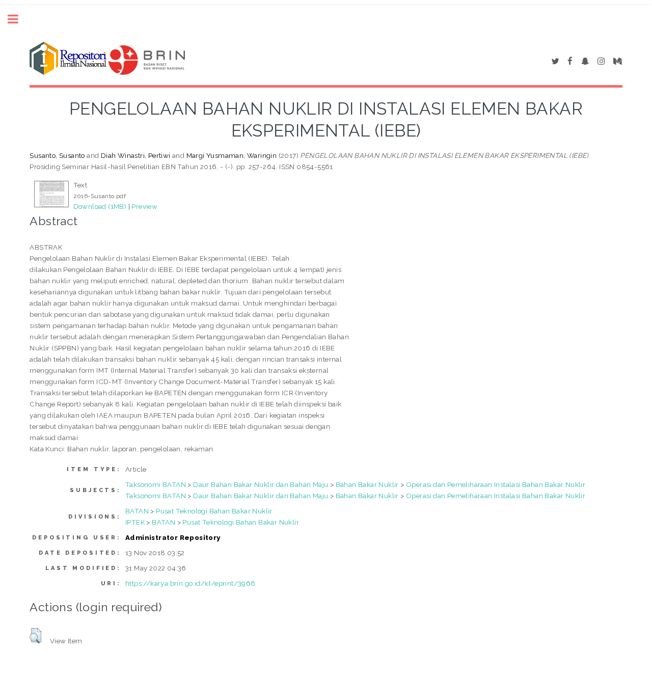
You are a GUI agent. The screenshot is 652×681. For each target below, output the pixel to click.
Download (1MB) (100, 206)
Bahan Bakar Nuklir (367, 484)
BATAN (137, 511)
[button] (35, 635)
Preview (144, 206)
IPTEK (135, 522)
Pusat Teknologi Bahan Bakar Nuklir (214, 511)
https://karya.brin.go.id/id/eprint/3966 (190, 583)
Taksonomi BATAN (155, 484)
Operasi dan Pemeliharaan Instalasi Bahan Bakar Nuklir (495, 484)
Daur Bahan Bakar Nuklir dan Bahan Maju (260, 484)
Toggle (18, 19)
